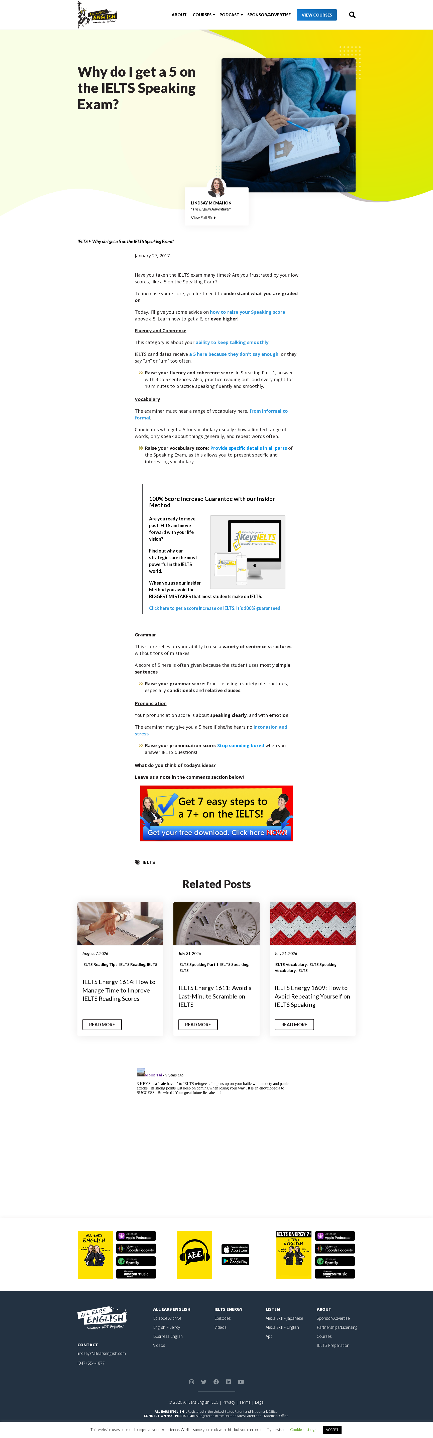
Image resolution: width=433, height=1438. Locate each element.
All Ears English (171, 1309)
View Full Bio (202, 217)
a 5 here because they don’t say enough (233, 354)
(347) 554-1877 (91, 1363)
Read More (102, 1024)
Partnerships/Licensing (337, 1327)
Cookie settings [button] (303, 1429)
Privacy (229, 1402)
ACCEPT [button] (332, 1430)
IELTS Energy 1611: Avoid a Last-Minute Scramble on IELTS (215, 996)
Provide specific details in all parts (248, 448)
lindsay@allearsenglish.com (101, 1353)
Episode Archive (167, 1318)
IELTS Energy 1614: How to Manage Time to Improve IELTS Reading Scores (118, 990)
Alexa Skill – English (282, 1327)
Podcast (229, 14)
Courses (202, 14)
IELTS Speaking (234, 964)
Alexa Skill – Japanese (284, 1318)
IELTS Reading (132, 964)
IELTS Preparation (333, 1345)
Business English (168, 1336)
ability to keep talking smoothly (232, 342)
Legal (259, 1402)
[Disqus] (216, 1129)
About (179, 14)
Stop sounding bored (241, 745)
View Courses (317, 15)
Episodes (222, 1318)
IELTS (82, 241)
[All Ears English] (102, 1317)
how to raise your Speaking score (247, 312)
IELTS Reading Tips (100, 964)
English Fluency (166, 1327)
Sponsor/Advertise (269, 14)
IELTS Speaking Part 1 (198, 964)
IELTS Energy (228, 1309)
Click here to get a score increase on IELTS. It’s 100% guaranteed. (215, 608)
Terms (245, 1402)
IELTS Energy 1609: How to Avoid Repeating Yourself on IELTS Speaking (312, 996)
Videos (159, 1345)
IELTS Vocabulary (291, 964)
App (269, 1336)
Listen (273, 1309)
